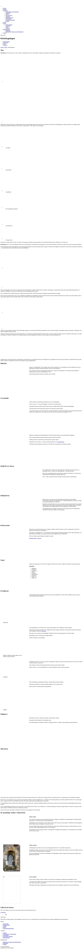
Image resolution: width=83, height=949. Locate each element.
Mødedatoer (8, 30)
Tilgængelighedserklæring (8, 928)
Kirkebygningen (9, 24)
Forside (4, 8)
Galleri (7, 27)
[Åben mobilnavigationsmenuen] (1, 6)
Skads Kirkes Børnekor (8, 936)
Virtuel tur (8, 28)
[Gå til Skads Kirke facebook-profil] (42, 915)
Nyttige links (5, 923)
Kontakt (4, 33)
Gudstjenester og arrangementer (12, 11)
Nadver (7, 14)
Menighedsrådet (6, 29)
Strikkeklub (8, 13)
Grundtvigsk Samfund (10, 20)
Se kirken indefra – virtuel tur (35, 538)
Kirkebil (4, 9)
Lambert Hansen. (60, 441)
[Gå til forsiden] (41, 3)
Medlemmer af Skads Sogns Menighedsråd (14, 31)
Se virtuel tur (3, 912)
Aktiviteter (5, 10)
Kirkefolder (8, 25)
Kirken (4, 23)
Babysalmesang (9, 15)
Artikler (4, 22)
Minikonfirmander (9, 17)
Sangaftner (8, 16)
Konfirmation (8, 18)
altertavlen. (44, 631)
